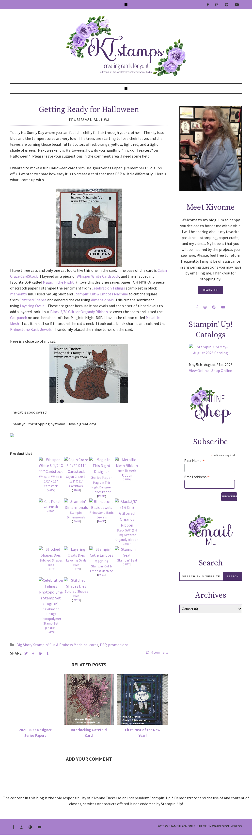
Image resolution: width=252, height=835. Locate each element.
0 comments (159, 652)
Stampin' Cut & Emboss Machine (101, 293)
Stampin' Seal (127, 560)
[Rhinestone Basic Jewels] (101, 504)
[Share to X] (26, 653)
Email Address (196, 477)
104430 (76, 521)
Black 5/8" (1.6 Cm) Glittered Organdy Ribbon (126, 535)
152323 (76, 600)
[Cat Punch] (50, 501)
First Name (194, 460)
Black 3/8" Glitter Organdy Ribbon (79, 311)
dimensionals (102, 299)
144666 (51, 510)
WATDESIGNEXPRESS (227, 826)
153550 (127, 479)
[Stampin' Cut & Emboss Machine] (101, 555)
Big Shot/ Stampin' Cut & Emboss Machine (52, 644)
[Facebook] (208, 4)
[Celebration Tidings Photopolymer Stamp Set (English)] (50, 592)
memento (18, 293)
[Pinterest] (227, 4)
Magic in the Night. (59, 282)
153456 (51, 632)
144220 (101, 521)
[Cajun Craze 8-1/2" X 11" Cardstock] (76, 465)
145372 (51, 569)
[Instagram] (217, 4)
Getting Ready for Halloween (89, 110)
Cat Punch (51, 507)
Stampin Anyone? (182, 826)
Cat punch (18, 317)
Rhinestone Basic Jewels (31, 329)
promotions (118, 644)
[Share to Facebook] (33, 653)
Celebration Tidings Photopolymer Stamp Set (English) (51, 618)
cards (93, 644)
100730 (51, 490)
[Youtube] (237, 4)
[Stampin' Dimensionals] (76, 504)
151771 (76, 569)
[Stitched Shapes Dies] (50, 552)
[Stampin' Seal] (126, 552)
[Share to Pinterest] (41, 653)
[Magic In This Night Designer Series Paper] (101, 468)
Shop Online (221, 370)
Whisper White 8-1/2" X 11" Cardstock (51, 481)
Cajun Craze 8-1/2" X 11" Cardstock (76, 481)
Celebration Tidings (108, 288)
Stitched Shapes (33, 299)
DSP (103, 644)
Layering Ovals (32, 305)
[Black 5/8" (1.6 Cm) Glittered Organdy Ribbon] (126, 513)
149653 (101, 575)
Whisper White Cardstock (98, 276)
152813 (127, 564)
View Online (199, 370)
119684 (76, 490)
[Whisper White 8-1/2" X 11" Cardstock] (50, 465)
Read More (210, 290)
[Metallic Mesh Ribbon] (126, 462)
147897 (127, 543)
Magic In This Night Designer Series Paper (102, 487)
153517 (101, 496)
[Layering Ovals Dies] (76, 552)
